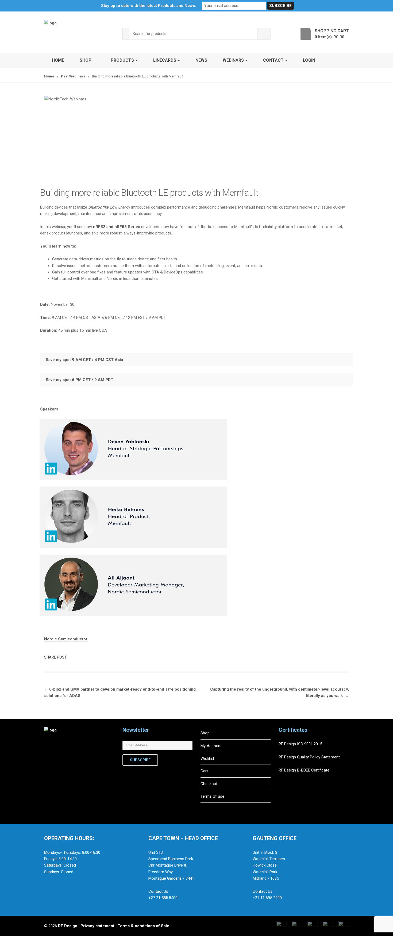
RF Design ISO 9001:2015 (301, 744)
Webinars (234, 60)
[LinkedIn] (72, 762)
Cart (204, 771)
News (201, 60)
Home (58, 60)
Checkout (209, 783)
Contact (274, 60)
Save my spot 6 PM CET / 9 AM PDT (79, 379)
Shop (85, 60)
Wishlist (207, 758)
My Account (211, 745)
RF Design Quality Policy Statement (309, 757)
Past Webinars (73, 76)
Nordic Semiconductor (65, 639)
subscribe (140, 760)
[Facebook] (49, 762)
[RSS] (83, 762)
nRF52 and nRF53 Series (116, 226)
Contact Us (158, 891)
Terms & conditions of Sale (143, 925)
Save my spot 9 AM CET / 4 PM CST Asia (84, 359)
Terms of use (212, 796)
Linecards (165, 60)
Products (123, 60)
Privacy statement (97, 925)
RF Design (67, 925)
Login (309, 60)
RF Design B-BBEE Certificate (304, 770)
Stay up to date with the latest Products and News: (148, 5)
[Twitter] (61, 762)
